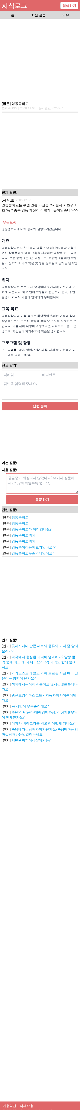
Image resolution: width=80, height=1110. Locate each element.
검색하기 (69, 5)
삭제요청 (26, 1105)
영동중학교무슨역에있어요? (33, 553)
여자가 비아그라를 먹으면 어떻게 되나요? (43, 723)
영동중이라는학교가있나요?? (33, 547)
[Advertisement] (40, 60)
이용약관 (9, 1105)
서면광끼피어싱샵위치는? (31, 740)
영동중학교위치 (23, 535)
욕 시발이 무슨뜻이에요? (30, 706)
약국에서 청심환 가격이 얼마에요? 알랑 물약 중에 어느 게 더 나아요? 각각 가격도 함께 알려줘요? (39, 662)
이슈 (65, 15)
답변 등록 (40, 406)
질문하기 (42, 499)
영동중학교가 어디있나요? (31, 529)
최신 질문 (38, 15)
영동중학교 (20, 517)
